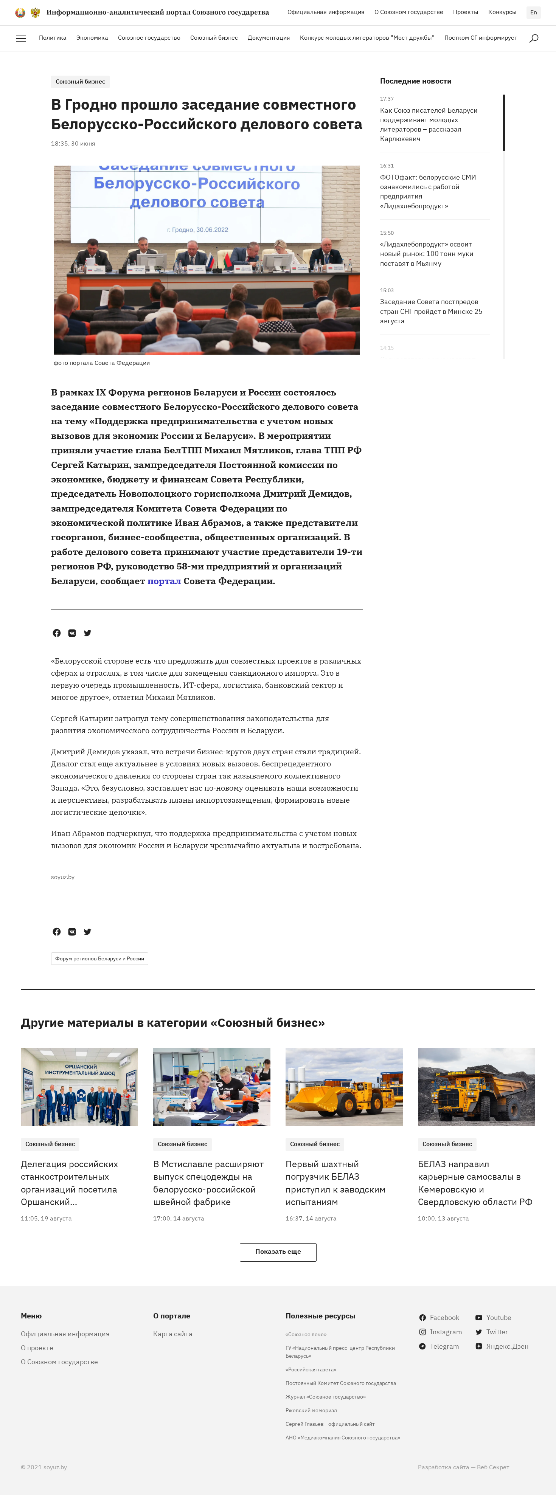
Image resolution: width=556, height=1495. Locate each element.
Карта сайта (173, 1333)
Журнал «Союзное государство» (326, 1396)
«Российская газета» (311, 1368)
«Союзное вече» (306, 1333)
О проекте (37, 1347)
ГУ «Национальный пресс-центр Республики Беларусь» (340, 1351)
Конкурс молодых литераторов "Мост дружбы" (367, 37)
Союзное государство (149, 37)
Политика (53, 37)
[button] (56, 633)
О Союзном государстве (408, 11)
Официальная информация (326, 11)
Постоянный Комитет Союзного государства (341, 1382)
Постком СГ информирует (480, 37)
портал (164, 580)
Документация (269, 37)
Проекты (465, 11)
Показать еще (278, 1251)
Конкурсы (502, 11)
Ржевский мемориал (311, 1409)
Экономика (92, 37)
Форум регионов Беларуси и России (99, 958)
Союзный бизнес (214, 37)
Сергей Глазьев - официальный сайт (330, 1423)
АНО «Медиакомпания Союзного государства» (343, 1437)
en (533, 12)
